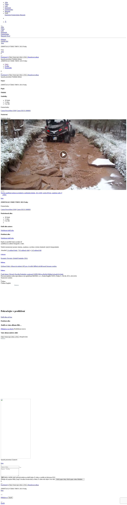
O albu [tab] (7, 66)
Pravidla (17, 274)
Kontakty (4, 258)
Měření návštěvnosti (39, 266)
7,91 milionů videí (23, 250)
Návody (12, 274)
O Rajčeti (3, 254)
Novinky (10, 258)
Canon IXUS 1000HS (24, 110)
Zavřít (10, 497)
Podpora (3, 270)
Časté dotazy (5, 274)
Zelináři (15, 258)
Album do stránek (16, 266)
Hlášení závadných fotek (55, 274)
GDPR (35, 274)
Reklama (3, 262)
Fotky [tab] (6, 64)
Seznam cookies (51, 266)
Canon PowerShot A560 (8, 110)
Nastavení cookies (6, 278)
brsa (2, 490)
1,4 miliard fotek (12, 250)
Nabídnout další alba (7, 230)
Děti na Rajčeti (43, 274)
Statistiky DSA (23, 258)
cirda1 (4, 195)
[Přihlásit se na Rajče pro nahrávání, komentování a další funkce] (5, 22)
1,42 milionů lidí (36, 250)
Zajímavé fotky (6, 266)
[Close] (1, 494)
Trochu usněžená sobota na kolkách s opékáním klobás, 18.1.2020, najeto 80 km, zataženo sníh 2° (31, 193)
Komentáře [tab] (8, 68)
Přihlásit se (4, 497)
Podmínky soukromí (26, 274)
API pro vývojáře (27, 266)
